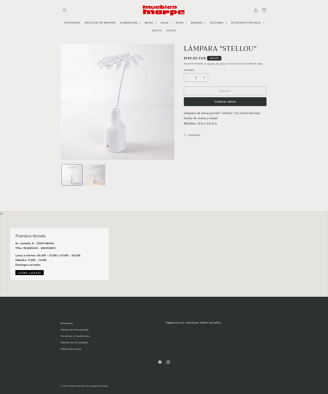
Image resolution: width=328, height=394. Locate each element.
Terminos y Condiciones (75, 336)
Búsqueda (67, 323)
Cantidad (189, 70)
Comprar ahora (225, 101)
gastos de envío (216, 63)
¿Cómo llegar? (29, 273)
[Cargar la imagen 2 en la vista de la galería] (94, 174)
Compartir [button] (194, 134)
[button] (65, 10)
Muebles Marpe (77, 386)
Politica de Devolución (74, 329)
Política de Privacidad (74, 342)
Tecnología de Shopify (96, 386)
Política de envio (71, 349)
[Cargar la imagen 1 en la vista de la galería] (72, 174)
